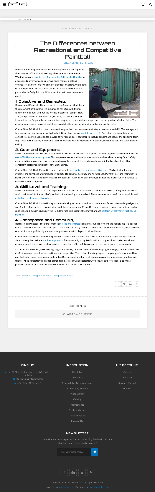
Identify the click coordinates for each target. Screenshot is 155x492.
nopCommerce (66, 487)
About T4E (77, 372)
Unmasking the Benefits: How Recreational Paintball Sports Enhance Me (18, 46)
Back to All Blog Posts (78, 28)
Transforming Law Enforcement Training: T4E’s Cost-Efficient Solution (137, 46)
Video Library (77, 393)
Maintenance (77, 404)
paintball (26, 275)
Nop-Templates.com (99, 487)
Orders (127, 372)
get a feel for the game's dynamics (32, 198)
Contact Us (77, 377)
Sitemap (127, 388)
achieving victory (54, 240)
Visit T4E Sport (25, 19)
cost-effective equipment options (32, 157)
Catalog (77, 399)
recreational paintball (70, 223)
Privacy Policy (77, 415)
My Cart (144, 3)
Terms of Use (77, 421)
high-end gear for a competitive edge (89, 170)
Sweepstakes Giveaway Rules (77, 383)
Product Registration (77, 388)
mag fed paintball (42, 275)
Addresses (127, 377)
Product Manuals (77, 410)
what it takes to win (91, 133)
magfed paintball (63, 275)
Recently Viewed (127, 383)
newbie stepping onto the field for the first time (58, 77)
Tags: (18, 275)
